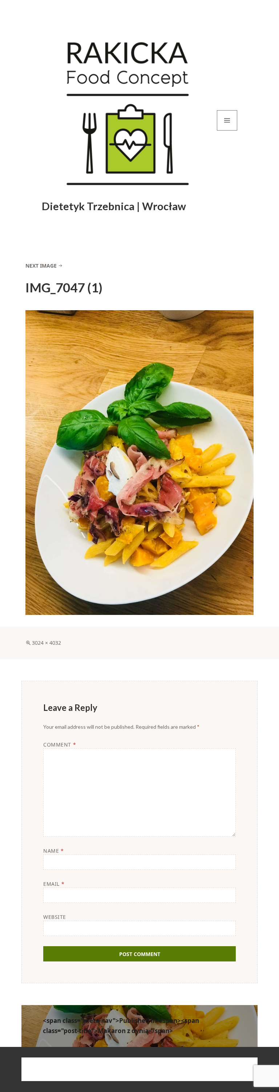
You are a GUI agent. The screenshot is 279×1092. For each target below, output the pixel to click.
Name (53, 850)
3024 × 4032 (46, 642)
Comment (59, 744)
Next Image (41, 265)
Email (53, 883)
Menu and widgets (227, 130)
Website (54, 916)
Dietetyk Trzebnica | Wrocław (114, 206)
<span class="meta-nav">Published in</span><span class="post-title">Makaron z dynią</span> (121, 1025)
